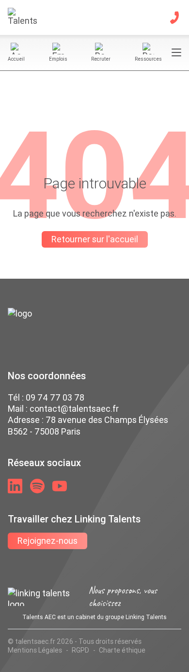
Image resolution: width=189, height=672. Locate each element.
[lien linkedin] (15, 486)
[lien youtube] (59, 486)
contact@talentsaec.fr (74, 408)
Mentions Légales (35, 650)
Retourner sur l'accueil (94, 239)
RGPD (80, 650)
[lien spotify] (37, 486)
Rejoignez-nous (47, 540)
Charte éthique (122, 650)
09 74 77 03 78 (55, 397)
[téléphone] (174, 17)
